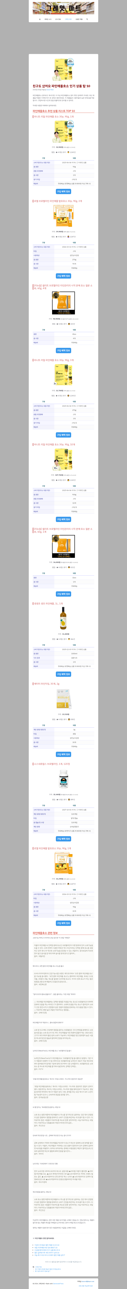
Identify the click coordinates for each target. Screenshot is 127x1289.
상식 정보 (58, 19)
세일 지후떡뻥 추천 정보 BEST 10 (45, 1247)
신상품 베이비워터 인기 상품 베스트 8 (47, 1250)
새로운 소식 (47, 19)
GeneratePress (58, 1284)
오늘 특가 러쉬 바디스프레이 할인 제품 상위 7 (49, 1255)
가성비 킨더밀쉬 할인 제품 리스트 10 (46, 1245)
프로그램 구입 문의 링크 (86, 1286)
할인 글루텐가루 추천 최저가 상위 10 (46, 1252)
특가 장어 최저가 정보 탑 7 (42, 1271)
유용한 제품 (79, 19)
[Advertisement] (63, 37)
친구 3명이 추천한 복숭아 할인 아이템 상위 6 (48, 1269)
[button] (87, 19)
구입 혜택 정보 (63, 191)
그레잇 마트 (68, 19)
